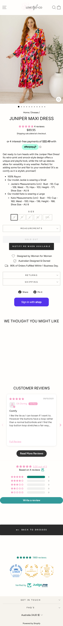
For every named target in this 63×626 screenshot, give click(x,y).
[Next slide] (60, 425)
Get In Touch (31, 600)
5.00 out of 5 (40, 466)
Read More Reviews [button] (31, 453)
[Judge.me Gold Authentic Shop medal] (24, 570)
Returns (31, 275)
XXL (47, 217)
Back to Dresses (33, 530)
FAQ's (31, 607)
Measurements (31, 228)
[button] (26, 126)
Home (26, 112)
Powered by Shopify (31, 623)
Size (31, 211)
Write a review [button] (31, 500)
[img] (16, 398)
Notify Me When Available (31, 246)
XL (38, 217)
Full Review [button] (15, 441)
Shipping (21, 133)
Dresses (34, 112)
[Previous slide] (2, 425)
